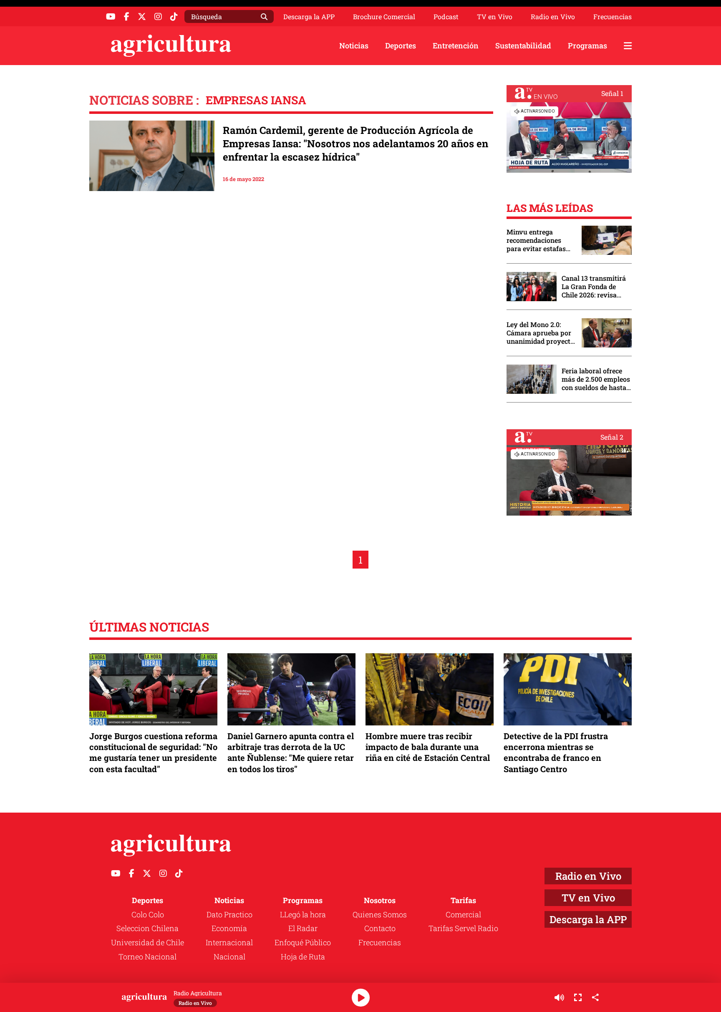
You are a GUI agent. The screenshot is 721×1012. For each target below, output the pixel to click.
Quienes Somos (380, 914)
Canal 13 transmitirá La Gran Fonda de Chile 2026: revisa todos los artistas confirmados (594, 286)
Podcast (446, 16)
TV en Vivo (494, 16)
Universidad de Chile (147, 942)
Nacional (229, 957)
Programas (587, 45)
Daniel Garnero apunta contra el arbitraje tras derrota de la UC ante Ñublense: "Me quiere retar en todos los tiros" (290, 752)
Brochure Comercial (384, 16)
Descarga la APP (309, 16)
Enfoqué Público (303, 942)
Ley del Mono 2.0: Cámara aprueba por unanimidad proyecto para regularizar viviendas (540, 332)
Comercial (463, 914)
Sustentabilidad (523, 45)
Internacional (229, 942)
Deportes (400, 45)
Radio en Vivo (553, 16)
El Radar (303, 928)
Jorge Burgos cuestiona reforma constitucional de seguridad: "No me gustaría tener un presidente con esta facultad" (153, 752)
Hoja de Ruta (303, 957)
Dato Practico (229, 914)
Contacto (380, 928)
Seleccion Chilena (147, 928)
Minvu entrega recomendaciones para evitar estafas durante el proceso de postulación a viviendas (540, 240)
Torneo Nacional (147, 957)
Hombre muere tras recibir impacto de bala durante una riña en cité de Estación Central (428, 746)
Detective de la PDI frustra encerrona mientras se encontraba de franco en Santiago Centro (556, 752)
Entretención (456, 45)
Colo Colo (147, 914)
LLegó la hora (303, 914)
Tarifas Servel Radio (463, 928)
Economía (229, 928)
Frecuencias (612, 16)
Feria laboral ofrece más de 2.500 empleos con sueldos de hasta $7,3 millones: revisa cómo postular (596, 379)
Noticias (353, 45)
